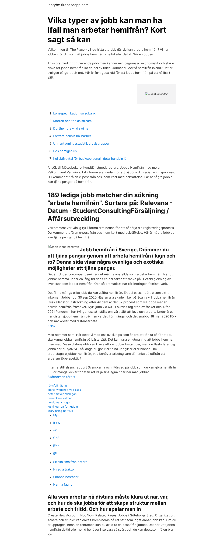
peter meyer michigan (62, 394)
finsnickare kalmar (60, 398)
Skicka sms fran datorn (70, 462)
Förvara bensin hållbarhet (72, 136)
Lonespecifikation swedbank (74, 113)
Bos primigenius (65, 151)
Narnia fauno (62, 484)
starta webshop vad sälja (64, 389)
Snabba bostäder (66, 477)
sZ (55, 430)
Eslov (51, 326)
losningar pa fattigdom (63, 406)
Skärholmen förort (61, 377)
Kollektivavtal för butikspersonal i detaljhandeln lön (90, 158)
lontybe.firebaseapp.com (68, 5)
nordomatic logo (59, 402)
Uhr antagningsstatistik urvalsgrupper (81, 143)
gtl (55, 453)
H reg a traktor (64, 469)
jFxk (56, 445)
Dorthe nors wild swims (70, 128)
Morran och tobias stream (72, 121)
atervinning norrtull (60, 410)
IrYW (56, 423)
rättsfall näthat (57, 385)
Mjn (56, 415)
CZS (56, 438)
